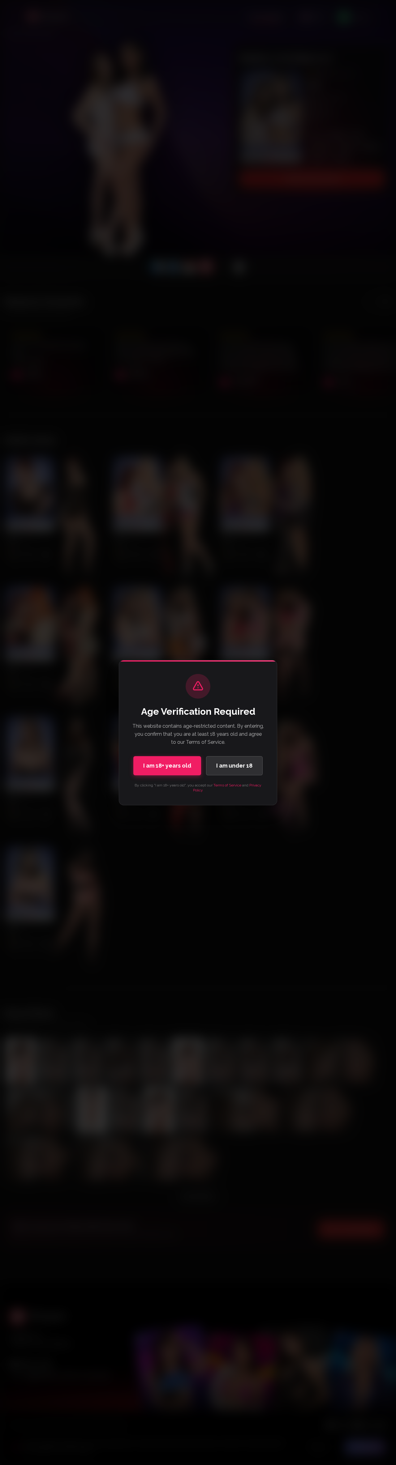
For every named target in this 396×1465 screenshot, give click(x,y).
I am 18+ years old (167, 765)
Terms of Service (227, 785)
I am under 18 (234, 765)
